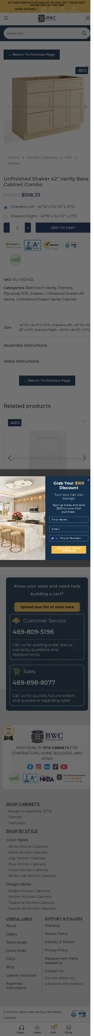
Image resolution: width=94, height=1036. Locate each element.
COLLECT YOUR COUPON (69, 549)
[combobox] (53, 538)
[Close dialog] (88, 480)
